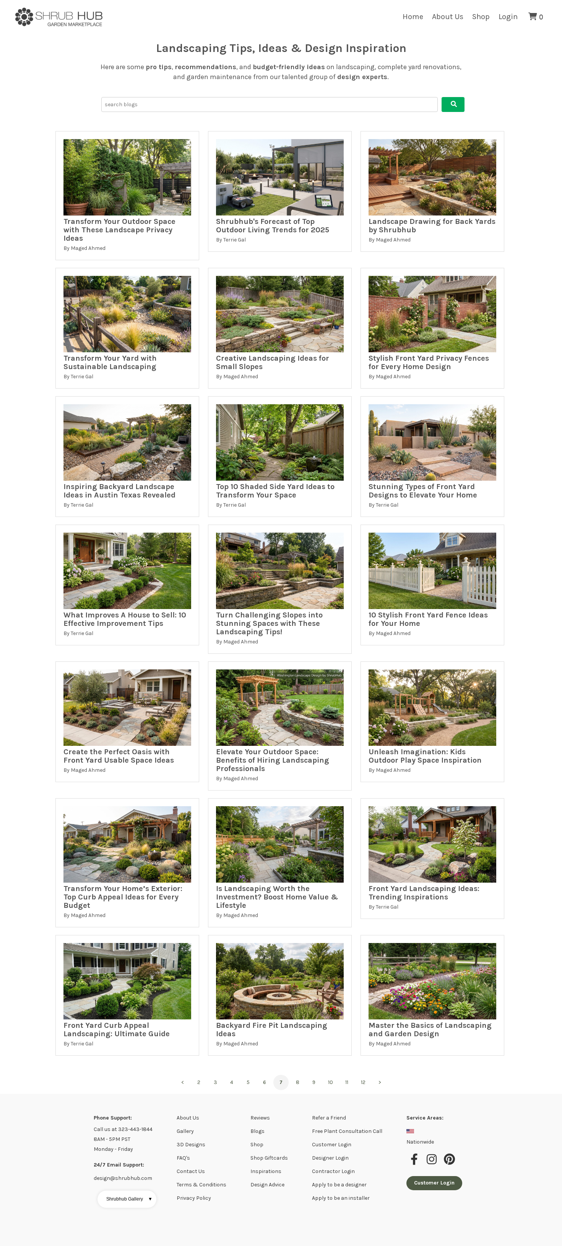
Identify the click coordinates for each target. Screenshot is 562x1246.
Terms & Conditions (201, 1184)
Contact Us (191, 1171)
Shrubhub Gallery (129, 1199)
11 (346, 1082)
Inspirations (265, 1171)
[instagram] (433, 1163)
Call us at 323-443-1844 (123, 1129)
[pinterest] (450, 1163)
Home (413, 16)
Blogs (257, 1131)
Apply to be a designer (339, 1184)
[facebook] (415, 1163)
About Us (447, 16)
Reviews (260, 1118)
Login (508, 16)
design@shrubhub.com (123, 1178)
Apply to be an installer (341, 1198)
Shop (481, 16)
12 (363, 1082)
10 (330, 1082)
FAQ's (183, 1158)
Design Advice (267, 1184)
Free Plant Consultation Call (347, 1131)
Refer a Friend (329, 1118)
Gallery (185, 1131)
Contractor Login (333, 1171)
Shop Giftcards (269, 1158)
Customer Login (331, 1144)
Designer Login (330, 1158)
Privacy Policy (194, 1198)
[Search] (453, 104)
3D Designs (191, 1144)
